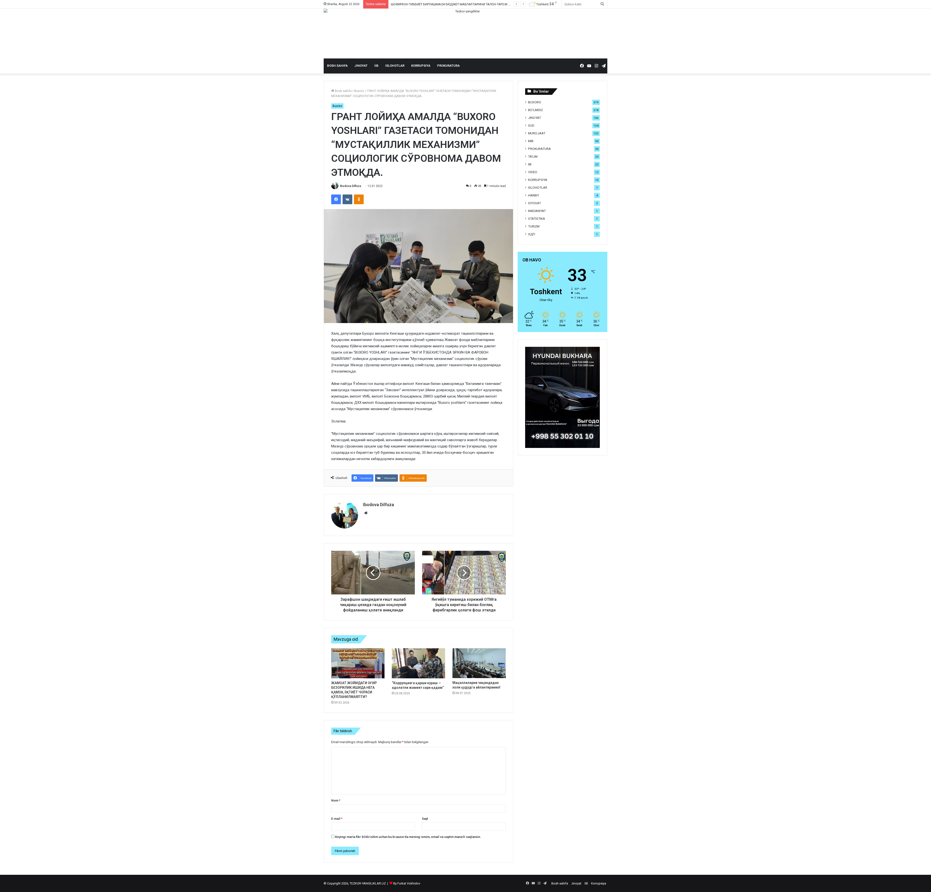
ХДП (531, 234)
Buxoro (359, 91)
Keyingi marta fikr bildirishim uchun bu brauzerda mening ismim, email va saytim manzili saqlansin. (408, 837)
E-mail (337, 818)
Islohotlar (394, 65)
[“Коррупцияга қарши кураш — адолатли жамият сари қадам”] (418, 663)
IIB (376, 65)
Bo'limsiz (535, 110)
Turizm (533, 226)
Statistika (536, 218)
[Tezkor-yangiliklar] (465, 33)
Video (532, 172)
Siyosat (534, 203)
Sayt (425, 818)
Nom (335, 800)
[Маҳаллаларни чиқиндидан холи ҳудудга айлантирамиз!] (479, 663)
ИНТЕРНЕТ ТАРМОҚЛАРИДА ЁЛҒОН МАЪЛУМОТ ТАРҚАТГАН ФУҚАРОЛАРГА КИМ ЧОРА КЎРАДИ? (462, 4)
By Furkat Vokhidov (406, 883)
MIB (530, 141)
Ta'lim (533, 156)
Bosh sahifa (337, 65)
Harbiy (533, 195)
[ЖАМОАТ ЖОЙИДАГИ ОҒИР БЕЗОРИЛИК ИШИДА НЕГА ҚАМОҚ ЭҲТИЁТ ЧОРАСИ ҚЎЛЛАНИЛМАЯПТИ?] (358, 663)
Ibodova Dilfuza (350, 186)
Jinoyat (361, 65)
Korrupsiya (420, 65)
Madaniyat (537, 211)
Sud (531, 125)
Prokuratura (448, 65)
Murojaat (536, 133)
